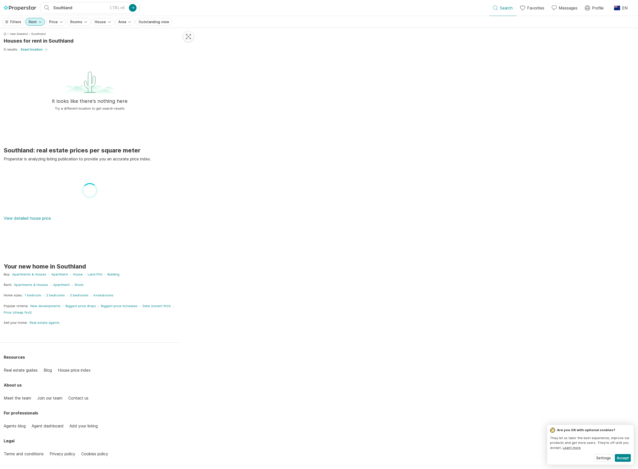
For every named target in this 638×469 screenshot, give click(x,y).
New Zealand (19, 34)
